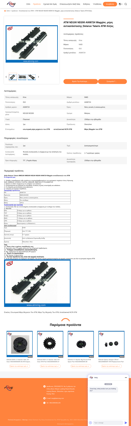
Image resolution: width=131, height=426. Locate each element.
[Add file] (90, 422)
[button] (9, 347)
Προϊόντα (37, 4)
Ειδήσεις (86, 4)
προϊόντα (14, 11)
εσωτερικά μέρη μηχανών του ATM (24, 312)
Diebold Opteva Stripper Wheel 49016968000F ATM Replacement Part (111, 360)
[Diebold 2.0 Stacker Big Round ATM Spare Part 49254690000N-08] (81, 344)
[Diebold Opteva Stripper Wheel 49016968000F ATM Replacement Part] (111, 344)
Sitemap (25, 420)
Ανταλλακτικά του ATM (26, 11)
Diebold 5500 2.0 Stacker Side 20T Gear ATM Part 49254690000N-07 (48, 360)
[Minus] (126, 377)
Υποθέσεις (97, 4)
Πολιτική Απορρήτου (14, 420)
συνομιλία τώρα (112, 81)
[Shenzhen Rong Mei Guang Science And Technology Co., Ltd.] (11, 4)
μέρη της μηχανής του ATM (48, 312)
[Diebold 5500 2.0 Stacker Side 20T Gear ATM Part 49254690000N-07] (50, 344)
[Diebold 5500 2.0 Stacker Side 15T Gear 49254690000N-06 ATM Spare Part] (20, 344)
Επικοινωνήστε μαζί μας (70, 4)
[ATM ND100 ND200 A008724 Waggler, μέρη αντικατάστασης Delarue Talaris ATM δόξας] (32, 44)
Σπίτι (28, 4)
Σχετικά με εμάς (50, 4)
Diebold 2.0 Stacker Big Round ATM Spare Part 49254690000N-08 (79, 360)
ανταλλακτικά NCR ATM (68, 312)
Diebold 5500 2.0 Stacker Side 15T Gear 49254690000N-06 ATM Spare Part (18, 361)
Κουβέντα (110, 4)
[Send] (126, 422)
